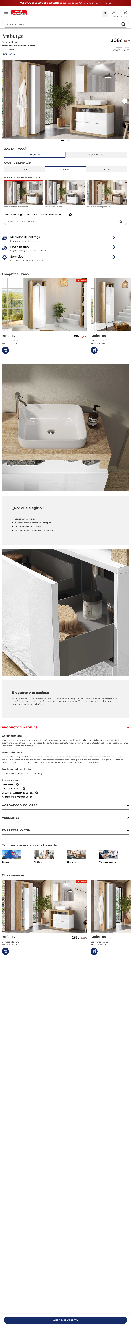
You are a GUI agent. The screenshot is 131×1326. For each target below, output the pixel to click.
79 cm (24, 169)
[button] (65, 99)
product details (11, 788)
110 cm (106, 169)
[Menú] (6, 14)
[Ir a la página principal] (55, 13)
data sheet (8, 784)
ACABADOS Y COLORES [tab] (19, 805)
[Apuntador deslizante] (62, 140)
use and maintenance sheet (18, 793)
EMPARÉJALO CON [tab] (16, 830)
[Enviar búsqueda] (123, 24)
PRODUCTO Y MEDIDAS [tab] (19, 727)
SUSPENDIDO (96, 155)
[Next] (124, 101)
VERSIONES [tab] (10, 818)
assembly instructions (15, 797)
